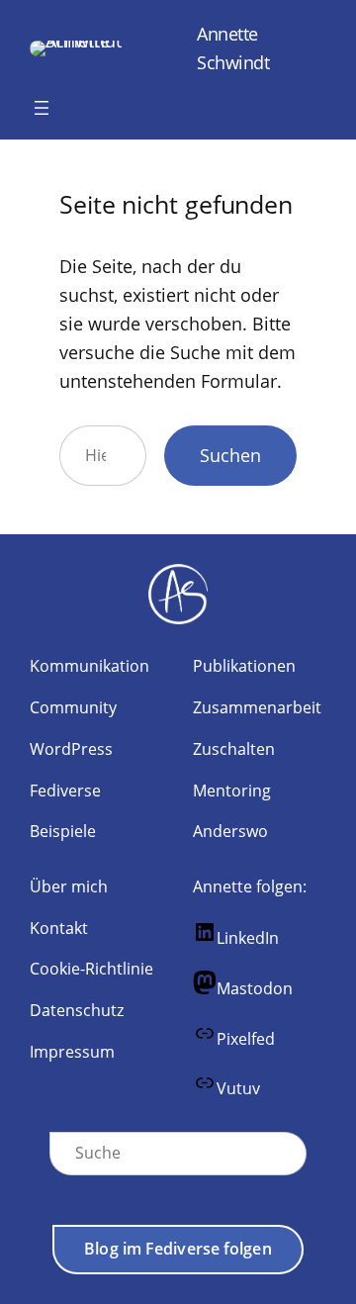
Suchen (230, 455)
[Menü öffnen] (41, 108)
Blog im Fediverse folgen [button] (177, 1248)
